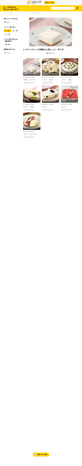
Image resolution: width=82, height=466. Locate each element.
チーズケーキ (25, 12)
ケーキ (17, 12)
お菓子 (10, 12)
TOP (5, 12)
